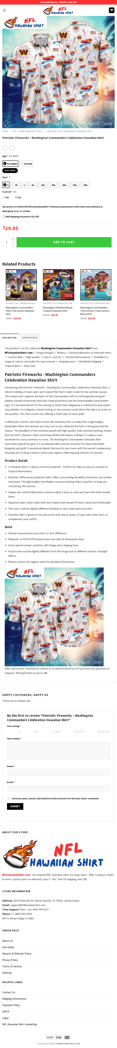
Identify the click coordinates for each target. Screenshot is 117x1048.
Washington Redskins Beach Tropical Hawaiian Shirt (20, 309)
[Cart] (112, 10)
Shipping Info (29, 337)
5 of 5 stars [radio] (91, 731)
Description (9, 337)
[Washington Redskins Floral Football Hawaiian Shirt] (95, 285)
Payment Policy (11, 1005)
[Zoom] (6, 124)
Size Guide (8, 947)
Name (11, 766)
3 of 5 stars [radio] (47, 731)
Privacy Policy (10, 960)
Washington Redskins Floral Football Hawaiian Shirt (95, 309)
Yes (7, 197)
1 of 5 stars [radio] (11, 731)
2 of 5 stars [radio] (28, 731)
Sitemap (7, 972)
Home (5, 131)
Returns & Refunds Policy (16, 953)
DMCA (5, 1011)
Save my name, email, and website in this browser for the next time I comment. (55, 798)
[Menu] (4, 10)
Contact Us (8, 992)
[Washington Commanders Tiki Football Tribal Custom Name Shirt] (58, 285)
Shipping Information (14, 998)
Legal (5, 1018)
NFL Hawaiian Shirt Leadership (19, 1024)
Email (11, 782)
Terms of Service (11, 966)
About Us (7, 941)
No (19, 197)
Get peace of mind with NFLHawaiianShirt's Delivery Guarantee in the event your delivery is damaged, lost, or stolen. (52, 209)
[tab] (9, 337)
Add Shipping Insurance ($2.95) (22, 216)
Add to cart (64, 242)
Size (5, 177)
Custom (7, 191)
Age (5, 155)
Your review (14, 738)
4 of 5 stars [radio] (68, 731)
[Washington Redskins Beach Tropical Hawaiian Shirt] (21, 285)
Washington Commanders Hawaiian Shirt (69, 131)
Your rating (14, 726)
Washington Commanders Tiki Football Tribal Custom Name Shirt (57, 310)
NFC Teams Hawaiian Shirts (27, 131)
